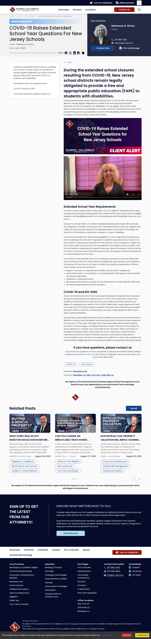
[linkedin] (74, 52)
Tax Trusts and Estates (67, 471)
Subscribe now (71, 533)
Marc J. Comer (69, 456)
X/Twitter (136, 575)
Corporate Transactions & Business (21, 576)
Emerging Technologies (56, 575)
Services (77, 9)
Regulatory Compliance (23, 461)
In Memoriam (84, 589)
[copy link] (83, 52)
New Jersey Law (64, 466)
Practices (29, 549)
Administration (84, 571)
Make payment (127, 2)
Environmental (16, 585)
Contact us (124, 9)
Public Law (14, 600)
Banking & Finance (53, 567)
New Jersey (87, 364)
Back (69, 62)
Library (19, 16)
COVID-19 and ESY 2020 (24, 88)
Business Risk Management (115, 466)
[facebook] (66, 52)
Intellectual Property (112, 471)
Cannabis (49, 571)
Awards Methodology (20, 554)
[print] (78, 52)
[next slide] (139, 479)
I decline (126, 635)
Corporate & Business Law (115, 461)
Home (11, 16)
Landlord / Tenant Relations (24, 471)
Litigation (13, 596)
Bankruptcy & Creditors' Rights (23, 567)
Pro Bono (82, 585)
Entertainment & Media (56, 578)
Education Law (80, 371)
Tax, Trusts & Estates (19, 604)
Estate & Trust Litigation (68, 461)
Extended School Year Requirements (30, 83)
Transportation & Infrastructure (53, 595)
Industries (43, 549)
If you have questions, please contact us (31, 93)
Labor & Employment (19, 593)
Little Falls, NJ (107, 375)
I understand (142, 635)
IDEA (67, 219)
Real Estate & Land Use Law (24, 466)
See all (134, 408)
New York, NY (83, 603)
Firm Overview (71, 549)
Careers (56, 549)
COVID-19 (70, 364)
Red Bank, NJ (79, 375)
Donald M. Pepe (24, 456)
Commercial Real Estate (20, 571)
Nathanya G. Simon (25, 44)
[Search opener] (139, 2)
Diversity (82, 581)
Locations (90, 9)
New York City (93, 375)
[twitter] (70, 52)
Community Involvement (83, 576)
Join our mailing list (103, 2)
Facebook (137, 571)
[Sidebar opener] (139, 9)
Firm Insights (30, 16)
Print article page (131, 48)
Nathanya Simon (84, 354)
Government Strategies (56, 586)
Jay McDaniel (114, 456)
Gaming (48, 582)
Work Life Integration (87, 593)
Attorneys (63, 9)
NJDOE (107, 210)
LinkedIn (136, 567)
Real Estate (50, 590)
